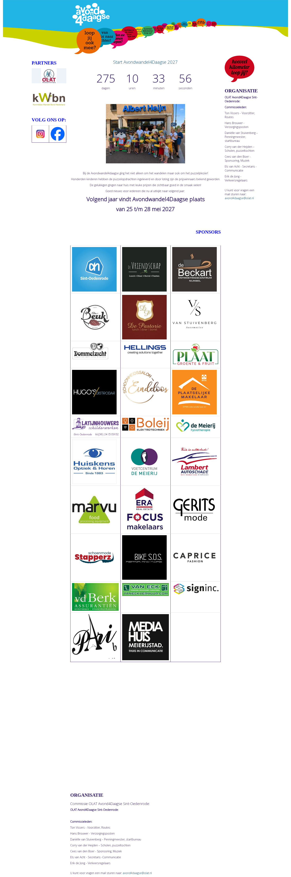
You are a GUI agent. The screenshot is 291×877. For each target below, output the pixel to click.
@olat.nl (137, 873)
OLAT (93, 803)
